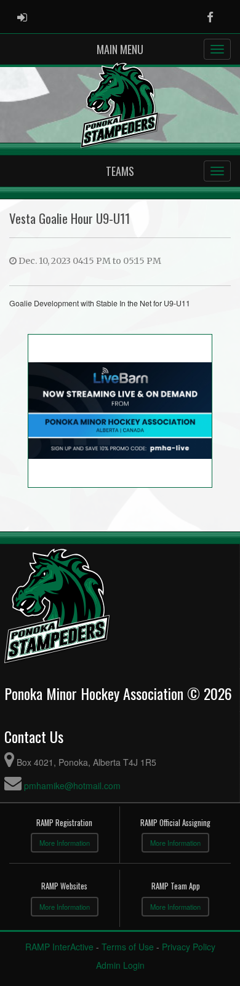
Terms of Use (128, 946)
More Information (64, 843)
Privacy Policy (188, 946)
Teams (120, 171)
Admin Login (120, 965)
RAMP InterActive (59, 946)
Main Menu (120, 49)
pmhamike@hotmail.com (72, 785)
